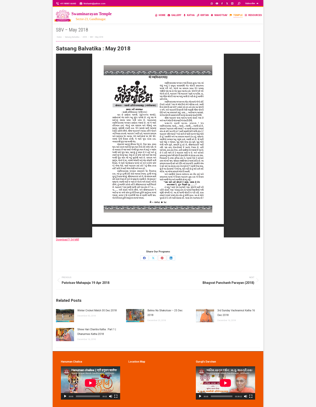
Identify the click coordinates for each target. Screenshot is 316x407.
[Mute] (110, 396)
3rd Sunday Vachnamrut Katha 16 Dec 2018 (236, 313)
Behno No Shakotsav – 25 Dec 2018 (165, 313)
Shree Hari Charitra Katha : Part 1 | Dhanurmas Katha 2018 (96, 332)
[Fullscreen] (116, 396)
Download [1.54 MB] (67, 239)
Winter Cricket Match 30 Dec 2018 (97, 310)
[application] (90, 383)
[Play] (65, 396)
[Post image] (65, 315)
